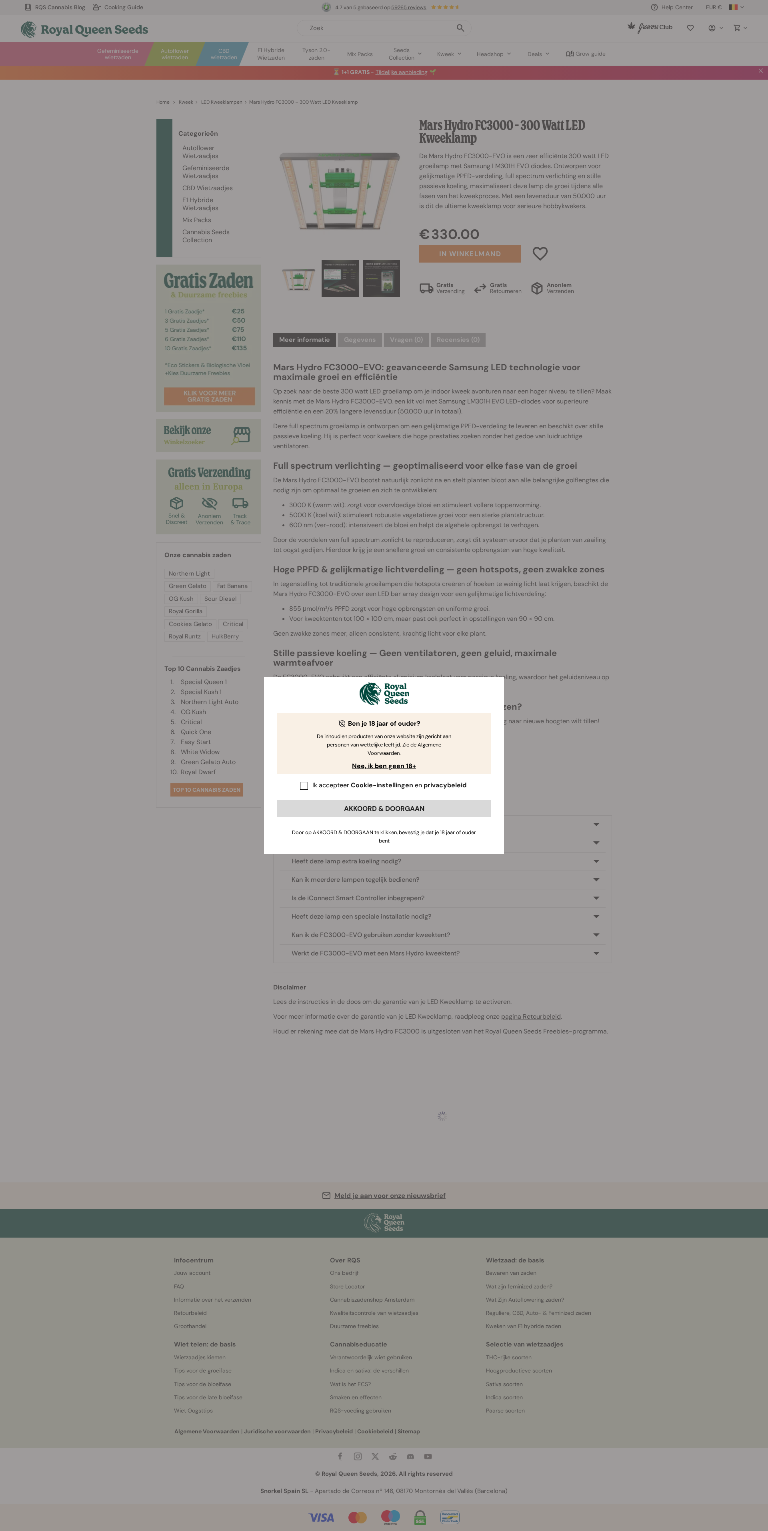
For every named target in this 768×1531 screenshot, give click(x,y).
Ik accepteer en (389, 785)
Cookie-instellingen (382, 785)
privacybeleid (445, 785)
